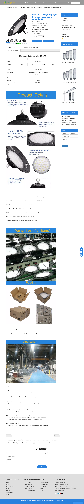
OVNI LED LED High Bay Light (13, 440)
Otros (63, 39)
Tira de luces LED (66, 32)
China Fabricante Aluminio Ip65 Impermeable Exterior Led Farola (69, 90)
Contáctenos (9, 492)
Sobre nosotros (10, 486)
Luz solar (42, 490)
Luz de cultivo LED (66, 29)
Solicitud (8, 484)
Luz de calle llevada (66, 23)
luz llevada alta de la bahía (68, 27)
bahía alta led (53, 440)
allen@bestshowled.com (69, 118)
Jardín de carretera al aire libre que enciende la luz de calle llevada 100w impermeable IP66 (69, 50)
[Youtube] (60, 494)
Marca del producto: (29, 47)
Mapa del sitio (60, 500)
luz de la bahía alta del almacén (42, 443)
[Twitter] (62, 494)
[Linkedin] (58, 494)
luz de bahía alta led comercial (25, 443)
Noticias (8, 490)
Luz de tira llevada (44, 484)
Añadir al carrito (48, 41)
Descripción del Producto (13, 50)
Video (7, 488)
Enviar (65, 146)
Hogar (7, 482)
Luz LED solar (65, 18)
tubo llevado (43, 486)
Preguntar (37, 41)
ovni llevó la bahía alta (42, 440)
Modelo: (8, 47)
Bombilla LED (43, 488)
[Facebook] (55, 494)
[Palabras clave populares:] (68, 3)
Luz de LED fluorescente (68, 25)
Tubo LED (64, 34)
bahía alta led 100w (11, 443)
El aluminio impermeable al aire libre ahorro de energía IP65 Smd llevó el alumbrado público (69, 70)
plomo (54, 500)
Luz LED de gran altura (30, 490)
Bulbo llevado (65, 36)
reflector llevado (29, 488)
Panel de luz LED (66, 20)
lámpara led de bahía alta (28, 440)
